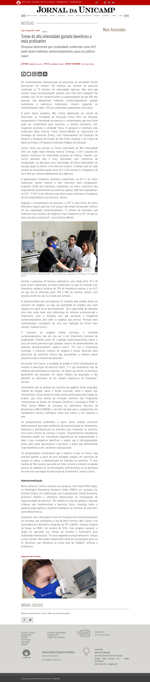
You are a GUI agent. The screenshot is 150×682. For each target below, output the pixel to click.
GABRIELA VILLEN (35, 64)
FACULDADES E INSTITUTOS (39, 2)
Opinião (113, 15)
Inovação (106, 15)
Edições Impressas (57, 632)
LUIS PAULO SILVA (87, 64)
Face (117, 3)
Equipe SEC (53, 635)
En (97, 3)
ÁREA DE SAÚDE (26, 2)
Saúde (121, 15)
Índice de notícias (56, 637)
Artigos (52, 15)
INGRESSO (51, 2)
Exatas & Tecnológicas (83, 15)
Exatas (24, 637)
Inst (105, 3)
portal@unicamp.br (51, 659)
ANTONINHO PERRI (56, 64)
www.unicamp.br (50, 655)
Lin (109, 3)
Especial (70, 15)
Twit (121, 3)
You (113, 3)
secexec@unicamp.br (102, 635)
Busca (125, 2)
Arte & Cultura (32, 15)
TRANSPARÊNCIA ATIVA (62, 2)
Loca (101, 2)
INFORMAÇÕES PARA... (76, 2)
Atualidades (43, 15)
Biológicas (61, 15)
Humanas (97, 15)
